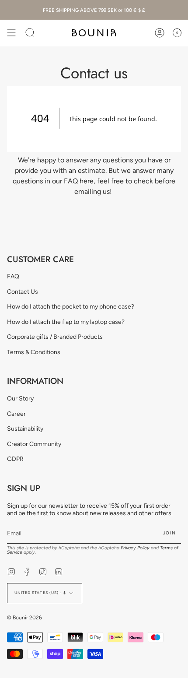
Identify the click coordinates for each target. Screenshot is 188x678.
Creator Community (34, 444)
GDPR (15, 459)
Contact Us (22, 291)
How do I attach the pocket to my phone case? (70, 306)
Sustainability (25, 428)
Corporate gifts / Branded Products (55, 337)
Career (16, 414)
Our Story (20, 398)
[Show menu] (11, 33)
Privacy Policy (135, 548)
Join (169, 533)
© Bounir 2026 (24, 618)
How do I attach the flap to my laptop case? (66, 322)
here (87, 181)
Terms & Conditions (33, 352)
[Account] (159, 33)
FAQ (13, 276)
